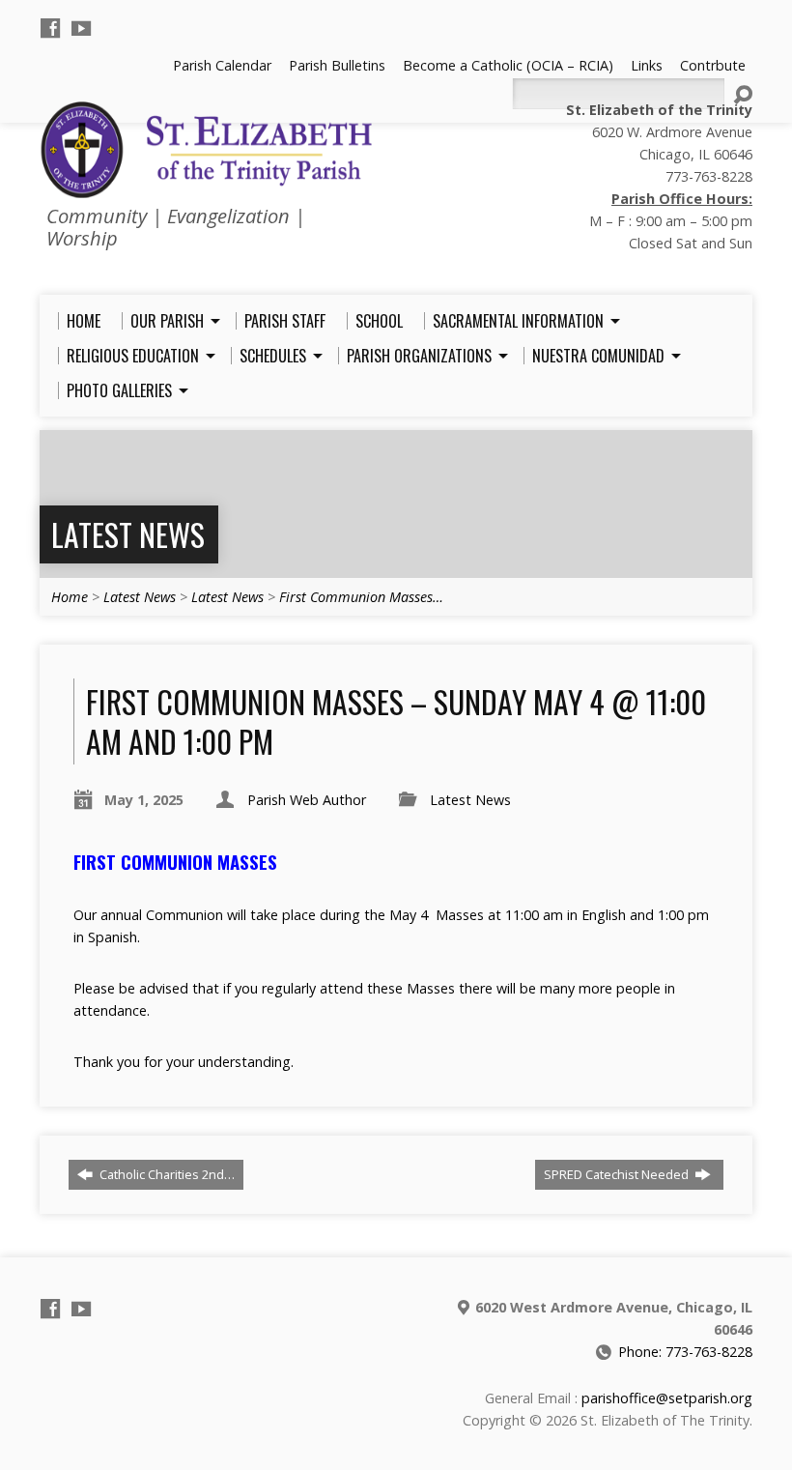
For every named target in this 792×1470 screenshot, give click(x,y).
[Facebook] (50, 28)
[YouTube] (81, 28)
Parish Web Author (306, 800)
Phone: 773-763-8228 (685, 1351)
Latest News (128, 534)
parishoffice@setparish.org (666, 1398)
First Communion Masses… (361, 597)
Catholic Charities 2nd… (166, 1174)
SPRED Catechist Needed (618, 1174)
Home (69, 597)
